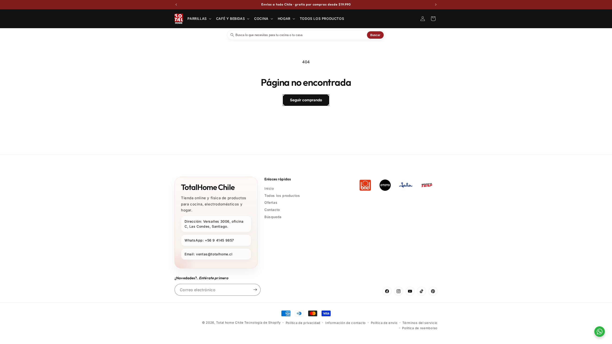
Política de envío (384, 323)
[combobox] (300, 35)
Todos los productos (282, 196)
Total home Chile (229, 322)
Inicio (269, 188)
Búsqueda (273, 217)
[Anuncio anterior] (176, 4)
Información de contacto (345, 323)
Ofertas (270, 202)
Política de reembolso (419, 328)
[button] (199, 19)
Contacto (272, 210)
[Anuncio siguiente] (436, 4)
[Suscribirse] (255, 290)
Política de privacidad (303, 323)
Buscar (375, 35)
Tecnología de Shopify (262, 322)
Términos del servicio (419, 323)
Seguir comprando (306, 100)
